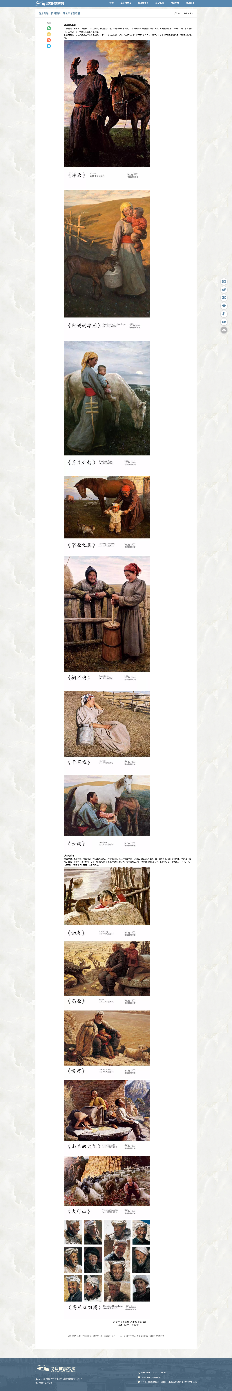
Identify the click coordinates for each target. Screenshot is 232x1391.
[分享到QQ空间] (49, 34)
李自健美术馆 (56, 4)
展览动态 (159, 3)
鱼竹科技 (48, 1383)
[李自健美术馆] (55, 1368)
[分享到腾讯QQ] (49, 46)
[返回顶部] (224, 330)
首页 (111, 3)
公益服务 (190, 3)
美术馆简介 (125, 3)
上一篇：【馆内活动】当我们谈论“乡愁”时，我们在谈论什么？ (89, 1336)
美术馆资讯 (143, 3)
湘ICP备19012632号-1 (72, 1379)
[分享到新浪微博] (49, 40)
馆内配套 (175, 3)
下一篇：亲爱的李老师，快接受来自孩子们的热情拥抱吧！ (140, 1336)
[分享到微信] (49, 28)
